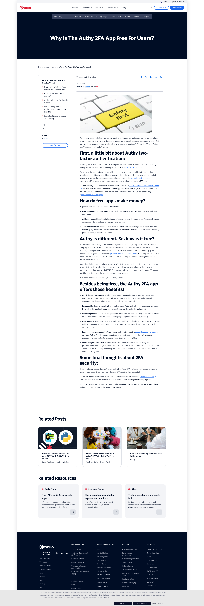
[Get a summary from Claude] (67, 553)
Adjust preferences (142, 603)
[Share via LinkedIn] (151, 77)
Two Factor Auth (147, 377)
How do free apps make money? (54, 95)
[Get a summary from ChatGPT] (57, 553)
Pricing (123, 8)
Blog (39, 67)
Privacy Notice (73, 598)
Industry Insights (102, 16)
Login (181, 2)
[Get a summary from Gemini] (62, 553)
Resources (112, 8)
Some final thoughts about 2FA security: (55, 117)
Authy (45, 129)
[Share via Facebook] (142, 77)
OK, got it (122, 603)
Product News (117, 16)
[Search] (151, 8)
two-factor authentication (140, 178)
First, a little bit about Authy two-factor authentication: (55, 88)
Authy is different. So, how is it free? (55, 101)
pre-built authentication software (123, 254)
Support (173, 2)
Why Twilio (99, 8)
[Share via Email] (156, 77)
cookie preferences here (136, 595)
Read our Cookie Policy (158, 603)
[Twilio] (25, 8)
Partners (136, 16)
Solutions (86, 8)
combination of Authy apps (92, 195)
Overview (77, 16)
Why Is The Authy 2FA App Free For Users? (53, 81)
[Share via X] (147, 77)
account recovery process (146, 332)
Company (146, 16)
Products (75, 8)
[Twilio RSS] (161, 77)
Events (127, 16)
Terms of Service (104, 598)
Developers (88, 16)
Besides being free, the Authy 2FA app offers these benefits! (55, 109)
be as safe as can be (132, 167)
